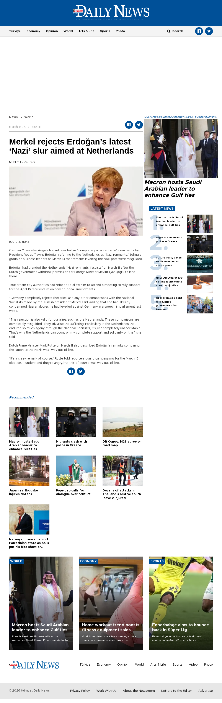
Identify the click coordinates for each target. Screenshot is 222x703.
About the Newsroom (139, 690)
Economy (33, 31)
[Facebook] (199, 31)
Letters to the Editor (176, 690)
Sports (105, 31)
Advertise (205, 690)
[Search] (168, 31)
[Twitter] (209, 31)
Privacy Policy (80, 690)
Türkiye (15, 31)
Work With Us (106, 690)
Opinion (52, 31)
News (13, 117)
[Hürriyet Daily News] (111, 12)
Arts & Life (86, 31)
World (68, 31)
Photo (120, 31)
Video (193, 664)
